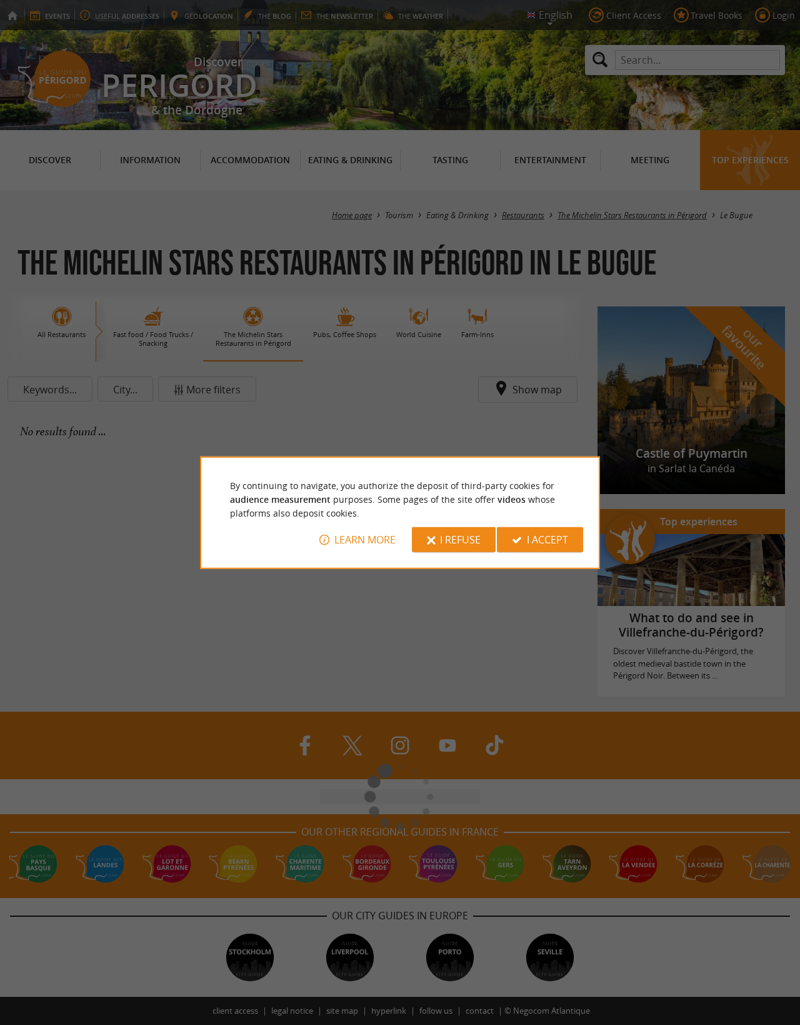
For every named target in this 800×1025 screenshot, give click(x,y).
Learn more (365, 540)
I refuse (460, 540)
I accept (547, 540)
